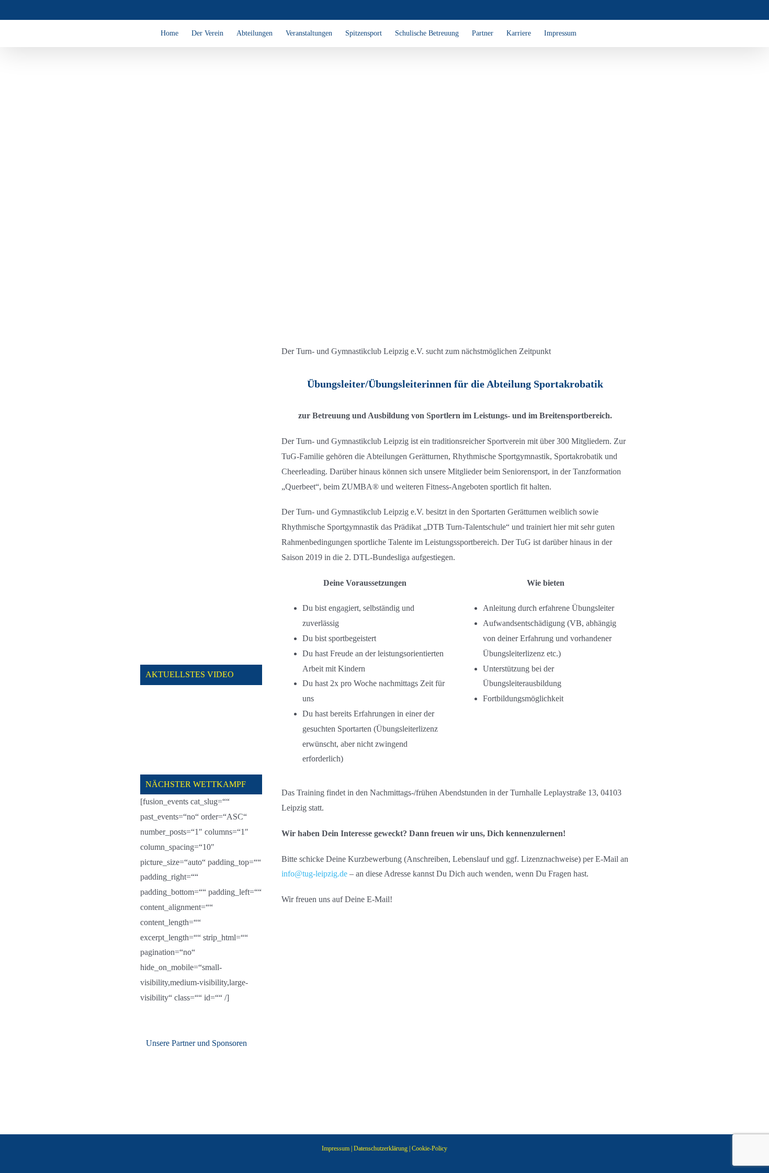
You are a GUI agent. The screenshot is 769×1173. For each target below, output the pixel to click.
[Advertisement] (201, 501)
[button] (592, 33)
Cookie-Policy (429, 1148)
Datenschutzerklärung (381, 1148)
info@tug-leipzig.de (314, 873)
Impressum (335, 1148)
